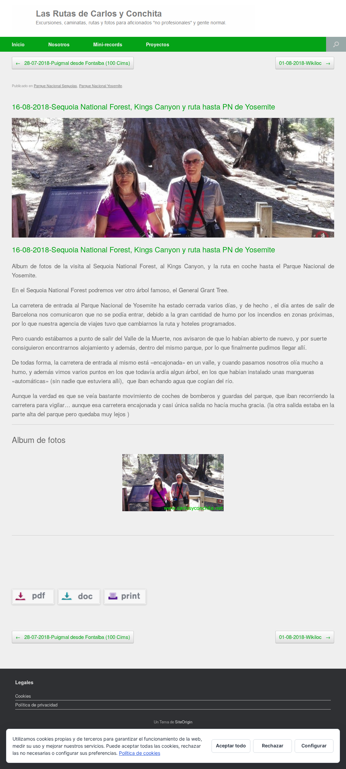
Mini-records (107, 44)
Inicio (18, 44)
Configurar (314, 745)
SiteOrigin (183, 721)
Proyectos (157, 44)
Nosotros (59, 44)
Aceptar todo (231, 745)
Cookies (23, 696)
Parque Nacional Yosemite (100, 85)
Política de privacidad (36, 704)
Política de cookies (139, 753)
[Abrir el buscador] (336, 44)
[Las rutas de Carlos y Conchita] (133, 18)
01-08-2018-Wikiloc (304, 62)
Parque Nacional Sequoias (55, 85)
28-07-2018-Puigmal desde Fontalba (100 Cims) (73, 62)
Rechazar (272, 745)
